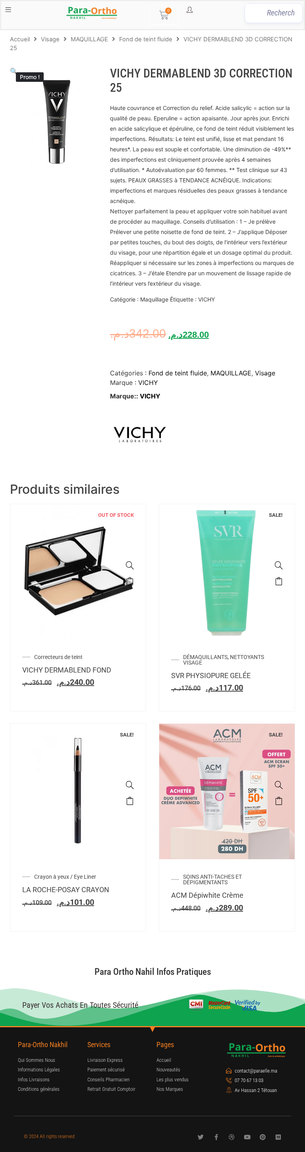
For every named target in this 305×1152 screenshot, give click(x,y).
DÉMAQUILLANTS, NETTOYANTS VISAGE (223, 659)
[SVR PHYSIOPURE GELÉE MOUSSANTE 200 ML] (279, 565)
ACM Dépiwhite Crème (207, 895)
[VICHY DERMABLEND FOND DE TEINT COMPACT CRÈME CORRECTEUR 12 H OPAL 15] (130, 565)
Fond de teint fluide (145, 39)
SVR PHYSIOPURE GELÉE (211, 675)
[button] (14, 71)
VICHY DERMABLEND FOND (66, 670)
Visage (50, 39)
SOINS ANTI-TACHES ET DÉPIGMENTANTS (212, 879)
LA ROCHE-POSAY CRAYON (65, 889)
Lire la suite (130, 581)
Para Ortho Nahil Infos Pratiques (153, 971)
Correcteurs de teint (58, 657)
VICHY (148, 383)
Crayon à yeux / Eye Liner (65, 876)
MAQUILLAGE (89, 39)
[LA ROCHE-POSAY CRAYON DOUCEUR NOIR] (130, 785)
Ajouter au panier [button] (279, 581)
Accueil (20, 39)
